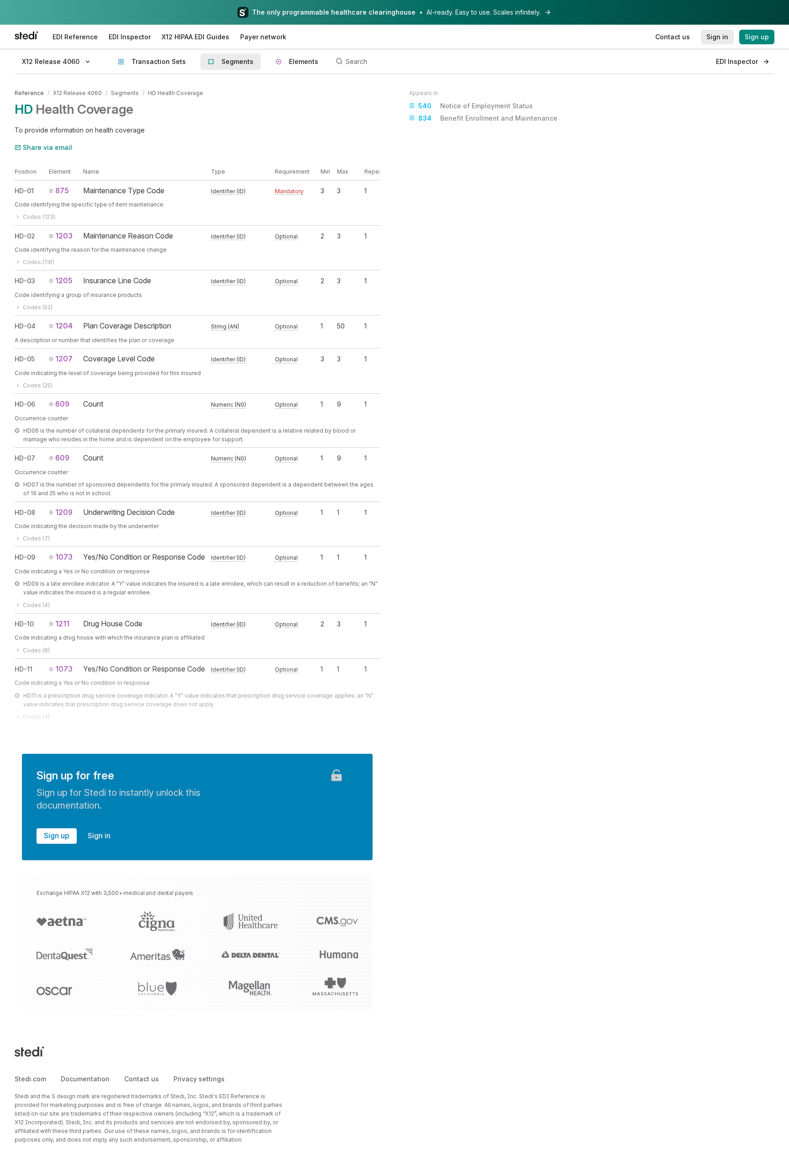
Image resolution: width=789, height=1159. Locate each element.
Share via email (47, 147)
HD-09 (25, 557)
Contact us (141, 1079)
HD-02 (25, 236)
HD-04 (25, 326)
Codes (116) (38, 262)
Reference (29, 93)
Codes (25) (38, 385)
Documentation (85, 1079)
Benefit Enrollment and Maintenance (488, 118)
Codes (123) (39, 216)
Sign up (56, 835)
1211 (62, 623)
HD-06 (25, 404)
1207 (64, 358)
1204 (64, 325)
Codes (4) (36, 605)
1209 (64, 512)
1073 (64, 556)
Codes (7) (36, 538)
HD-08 (25, 512)
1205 (64, 280)
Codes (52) (38, 307)
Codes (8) (36, 650)
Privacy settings (199, 1079)
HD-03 (25, 281)
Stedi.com (30, 1079)
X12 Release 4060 (77, 93)
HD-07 (25, 458)
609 (62, 403)
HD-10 (24, 624)
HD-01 (24, 191)
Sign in (99, 835)
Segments (125, 93)
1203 (64, 235)
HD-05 (25, 359)
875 (62, 190)
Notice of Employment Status (475, 106)
